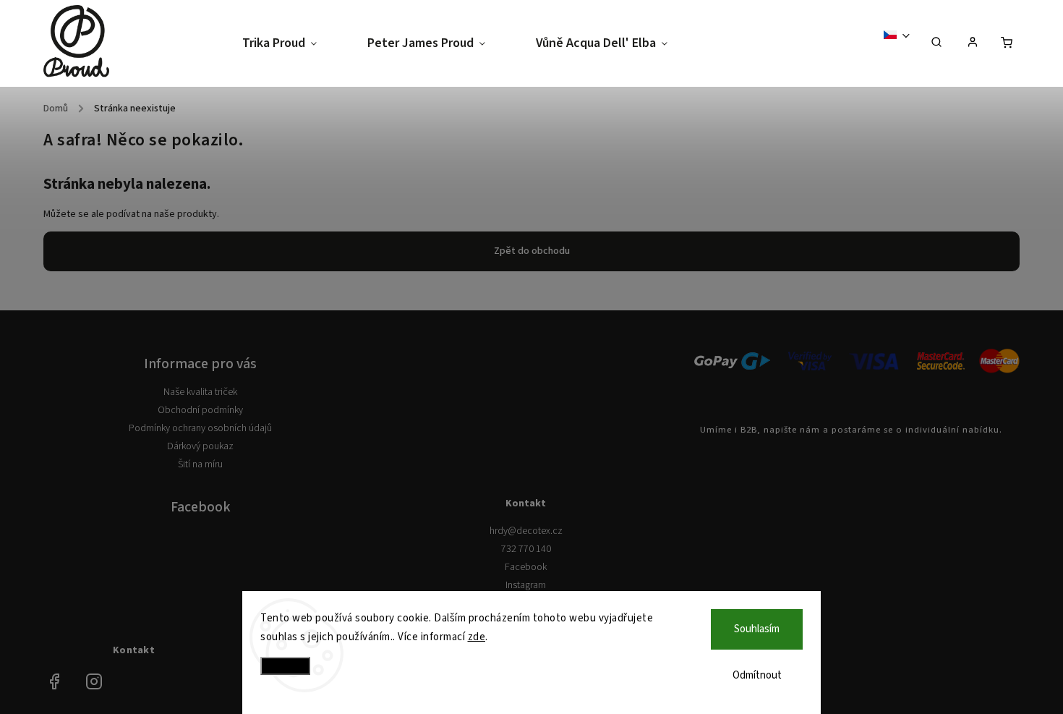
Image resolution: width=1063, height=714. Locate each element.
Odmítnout (757, 675)
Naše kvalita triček (200, 392)
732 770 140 (526, 549)
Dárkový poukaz (200, 446)
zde (477, 637)
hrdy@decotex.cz (526, 531)
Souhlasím (757, 629)
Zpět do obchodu (532, 251)
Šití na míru (200, 464)
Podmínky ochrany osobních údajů (200, 428)
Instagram (525, 585)
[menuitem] (292, 43)
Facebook (526, 567)
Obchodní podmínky (200, 410)
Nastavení (285, 666)
